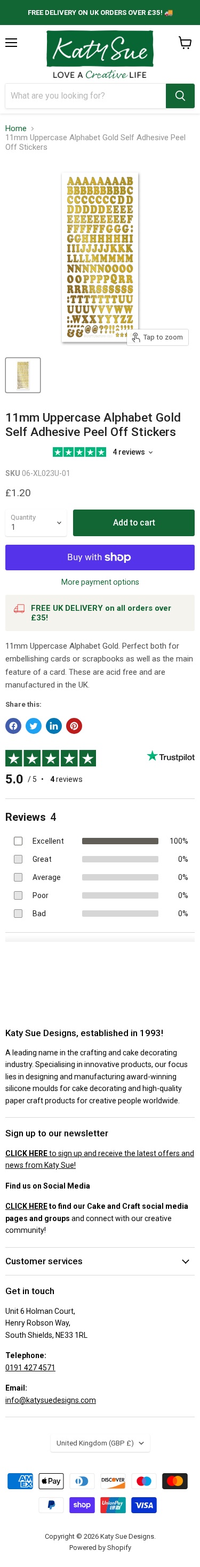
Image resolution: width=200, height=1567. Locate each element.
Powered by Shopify (100, 1548)
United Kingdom (95, 1443)
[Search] (180, 96)
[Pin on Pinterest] (74, 726)
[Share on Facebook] (13, 726)
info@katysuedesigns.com (50, 1400)
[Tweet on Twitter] (34, 726)
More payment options (100, 582)
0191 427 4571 (30, 1367)
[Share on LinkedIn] (54, 726)
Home (16, 128)
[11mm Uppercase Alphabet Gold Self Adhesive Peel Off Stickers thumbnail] (23, 375)
